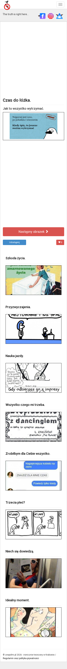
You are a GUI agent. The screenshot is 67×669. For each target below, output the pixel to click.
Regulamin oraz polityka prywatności (21, 658)
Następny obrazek (32, 231)
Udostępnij (14, 242)
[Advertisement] (33, 59)
